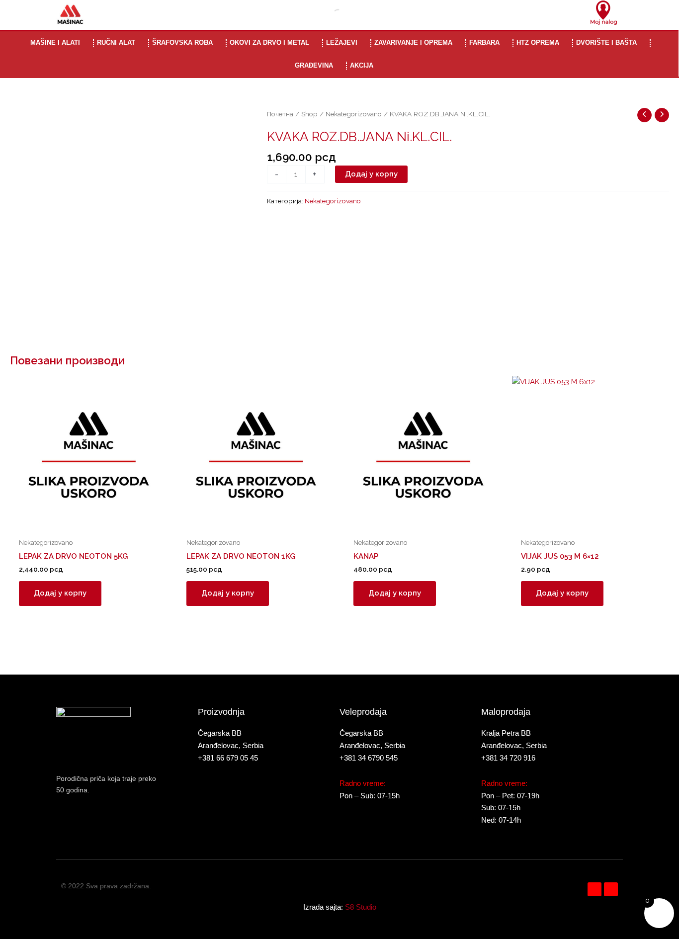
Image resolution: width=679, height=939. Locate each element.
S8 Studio (360, 907)
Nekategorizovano (354, 114)
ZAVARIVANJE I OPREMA (413, 42)
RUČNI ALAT (116, 42)
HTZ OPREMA (537, 42)
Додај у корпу (371, 174)
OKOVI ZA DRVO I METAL (269, 42)
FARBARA (484, 42)
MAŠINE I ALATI (55, 42)
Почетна (280, 114)
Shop (309, 114)
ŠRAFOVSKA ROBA (182, 42)
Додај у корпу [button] (60, 593)
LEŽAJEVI (341, 42)
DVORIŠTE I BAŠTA (606, 42)
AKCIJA (361, 65)
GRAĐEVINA (314, 65)
